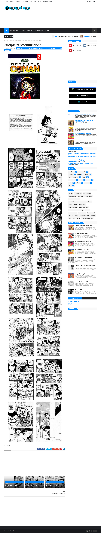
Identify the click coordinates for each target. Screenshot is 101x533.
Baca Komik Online (47, 1)
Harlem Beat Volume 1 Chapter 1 (83, 282)
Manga (81, 210)
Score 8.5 (71, 215)
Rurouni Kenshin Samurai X (82, 233)
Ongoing (87, 210)
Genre (23, 30)
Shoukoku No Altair (84, 215)
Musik (81, 180)
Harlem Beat (82, 204)
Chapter (71, 199)
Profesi (88, 180)
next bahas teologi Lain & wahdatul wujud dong (80, 163)
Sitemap (40, 1)
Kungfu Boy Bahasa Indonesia (83, 133)
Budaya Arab (72, 36)
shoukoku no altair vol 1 (87, 218)
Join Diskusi (84, 96)
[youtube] (88, 1)
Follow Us (75, 298)
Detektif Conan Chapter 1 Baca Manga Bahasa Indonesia (85, 266)
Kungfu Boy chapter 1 (80, 274)
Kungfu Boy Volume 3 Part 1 (82, 249)
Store (47, 30)
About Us (12, 1)
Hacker (86, 174)
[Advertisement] (68, 15)
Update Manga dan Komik (84, 89)
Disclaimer (25, 1)
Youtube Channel (73, 301)
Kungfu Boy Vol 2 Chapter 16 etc (83, 257)
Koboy (84, 177)
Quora (70, 303)
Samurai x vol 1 (82, 212)
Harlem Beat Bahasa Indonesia (83, 127)
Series (70, 182)
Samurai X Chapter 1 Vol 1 (81, 290)
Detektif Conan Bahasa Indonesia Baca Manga (33, 48)
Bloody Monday (72, 196)
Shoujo (78, 182)
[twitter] (92, 1)
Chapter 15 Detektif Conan (12, 486)
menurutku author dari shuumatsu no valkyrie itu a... (82, 154)
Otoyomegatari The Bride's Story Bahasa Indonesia (84, 121)
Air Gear (71, 193)
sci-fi (70, 185)
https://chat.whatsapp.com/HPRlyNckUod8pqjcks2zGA (82, 157)
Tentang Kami (38, 30)
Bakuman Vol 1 (78, 193)
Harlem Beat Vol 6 (83, 207)
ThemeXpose (13, 531)
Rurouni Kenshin (73, 212)
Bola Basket (72, 171)
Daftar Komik (14, 30)
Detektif (71, 174)
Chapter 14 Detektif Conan (32, 486)
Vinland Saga (72, 218)
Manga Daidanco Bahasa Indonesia (52, 36)
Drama (79, 174)
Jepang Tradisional (73, 177)
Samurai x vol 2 (91, 212)
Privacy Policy (33, 1)
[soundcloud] (94, 1)
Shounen (87, 182)
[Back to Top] (96, 531)
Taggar (29, 30)
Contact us (18, 1)
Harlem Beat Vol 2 (73, 207)
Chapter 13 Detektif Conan (53, 486)
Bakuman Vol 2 (87, 193)
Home (7, 1)
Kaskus (70, 305)
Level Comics (72, 180)
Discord (84, 102)
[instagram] (90, 1)
